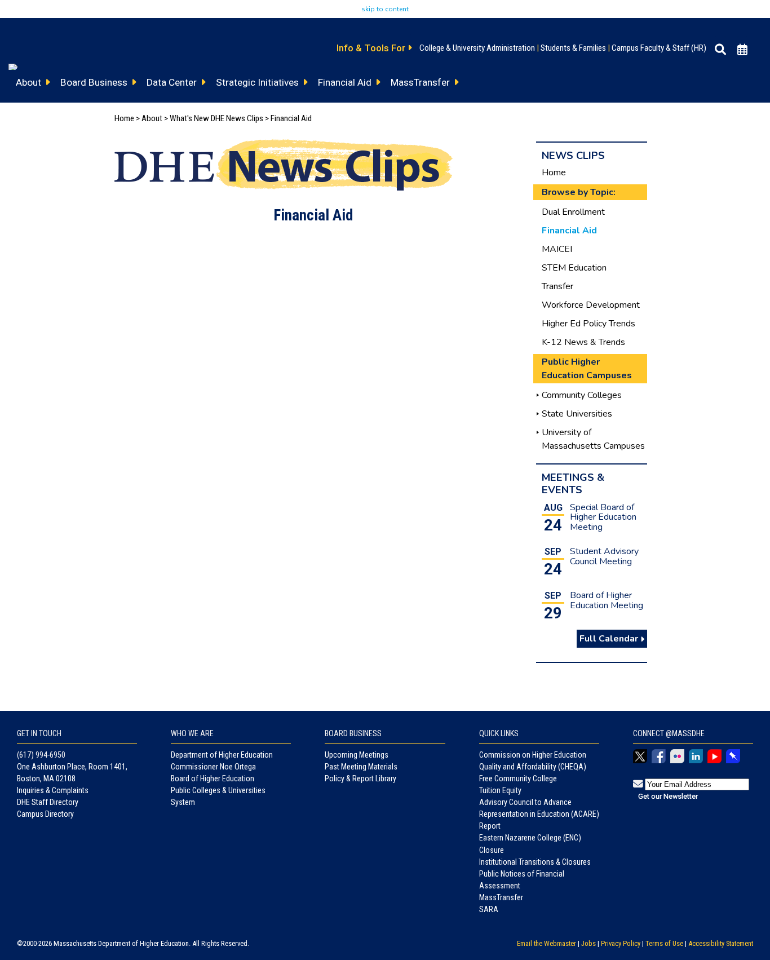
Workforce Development (591, 305)
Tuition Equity (500, 790)
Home (124, 118)
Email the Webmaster (546, 943)
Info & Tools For (372, 48)
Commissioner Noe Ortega (213, 766)
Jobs (588, 943)
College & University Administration (477, 48)
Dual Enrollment (573, 212)
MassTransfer (501, 897)
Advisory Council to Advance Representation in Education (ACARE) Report (539, 814)
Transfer (557, 286)
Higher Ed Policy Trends (588, 323)
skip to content (385, 9)
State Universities (577, 414)
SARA (488, 909)
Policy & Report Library (360, 778)
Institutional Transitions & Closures (535, 861)
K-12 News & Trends (583, 342)
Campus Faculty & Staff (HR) (659, 48)
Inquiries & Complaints (52, 790)
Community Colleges (582, 395)
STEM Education (574, 268)
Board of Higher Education (212, 778)
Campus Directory (45, 814)
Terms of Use (664, 943)
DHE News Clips (237, 118)
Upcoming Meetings (356, 754)
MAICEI (557, 249)
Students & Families (573, 48)
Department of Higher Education (222, 754)
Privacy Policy (620, 943)
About (151, 118)
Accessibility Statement (720, 943)
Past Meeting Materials (361, 766)
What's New (189, 118)
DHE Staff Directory (47, 802)
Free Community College (518, 778)
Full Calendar (609, 638)
